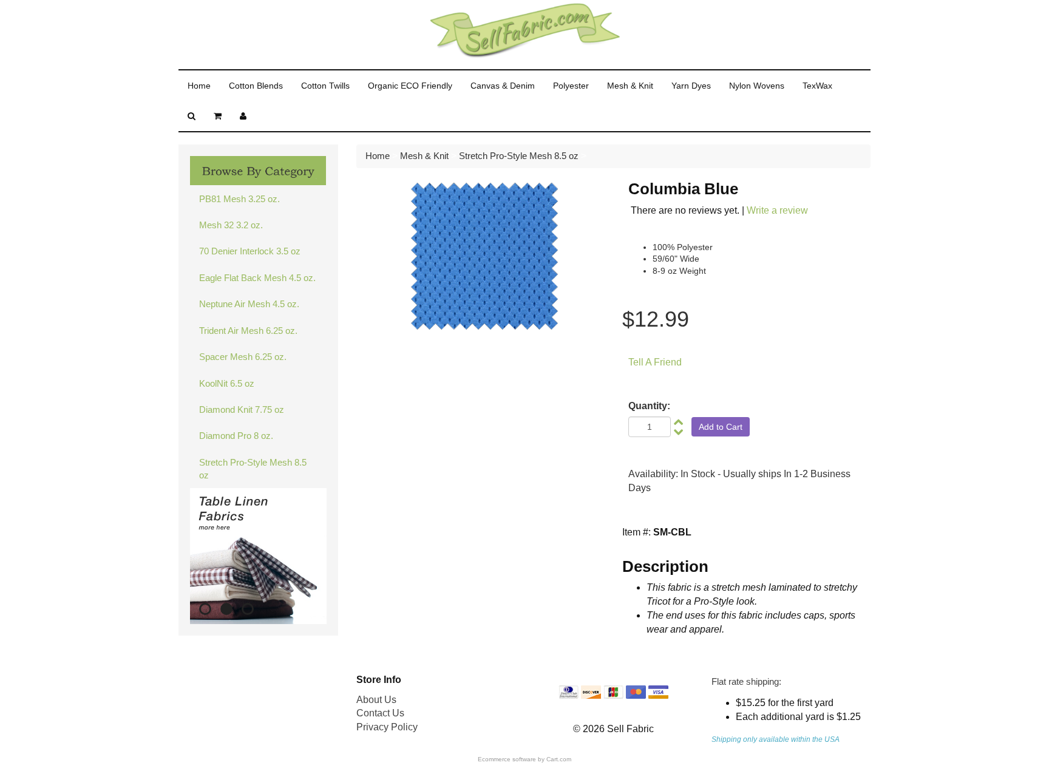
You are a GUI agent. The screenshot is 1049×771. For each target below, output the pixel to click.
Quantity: (649, 406)
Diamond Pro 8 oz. (236, 435)
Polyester (571, 85)
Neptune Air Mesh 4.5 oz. (249, 304)
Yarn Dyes (691, 85)
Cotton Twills (325, 85)
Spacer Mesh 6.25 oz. (243, 357)
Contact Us (380, 713)
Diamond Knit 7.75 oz (241, 409)
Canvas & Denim (502, 85)
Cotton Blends (256, 85)
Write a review (777, 210)
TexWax (817, 85)
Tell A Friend (655, 362)
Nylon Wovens (756, 85)
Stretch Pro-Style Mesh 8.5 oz (253, 468)
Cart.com (558, 759)
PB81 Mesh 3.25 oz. (239, 199)
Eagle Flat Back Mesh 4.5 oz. (257, 278)
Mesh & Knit (630, 85)
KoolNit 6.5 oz (226, 383)
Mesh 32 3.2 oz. (231, 225)
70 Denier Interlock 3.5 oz (249, 251)
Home (199, 85)
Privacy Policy (387, 727)
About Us (376, 700)
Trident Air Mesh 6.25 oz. (248, 330)
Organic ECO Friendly (410, 85)
